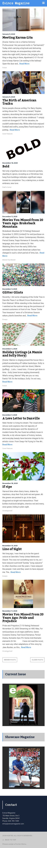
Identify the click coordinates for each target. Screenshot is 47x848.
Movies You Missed (8, 260)
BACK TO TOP (10, 840)
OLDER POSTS (37, 660)
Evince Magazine (16, 3)
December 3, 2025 (9, 415)
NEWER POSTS (10, 660)
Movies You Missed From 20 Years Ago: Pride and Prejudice (23, 617)
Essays (4, 319)
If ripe (7, 487)
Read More (24, 64)
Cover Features (7, 134)
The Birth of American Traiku (19, 102)
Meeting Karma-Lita (17, 38)
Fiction (4, 67)
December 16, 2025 (10, 163)
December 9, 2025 (9, 289)
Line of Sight (12, 549)
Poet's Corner (6, 187)
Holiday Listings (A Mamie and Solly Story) (22, 354)
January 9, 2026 (8, 34)
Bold (5, 166)
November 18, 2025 (10, 483)
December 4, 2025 (9, 349)
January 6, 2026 (8, 97)
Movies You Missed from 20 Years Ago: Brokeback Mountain (22, 223)
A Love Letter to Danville (21, 418)
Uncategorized (7, 511)
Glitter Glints (12, 292)
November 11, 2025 (9, 611)
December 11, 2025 (9, 216)
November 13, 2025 (9, 546)
